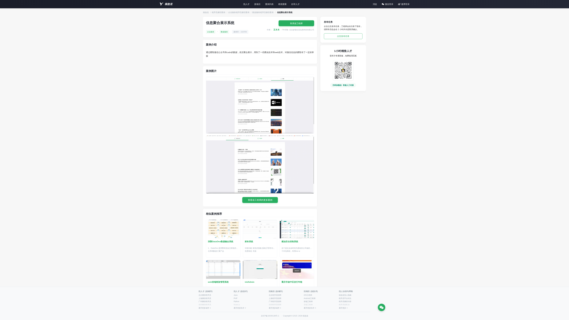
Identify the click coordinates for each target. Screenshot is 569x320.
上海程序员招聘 (275, 298)
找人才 (246, 4)
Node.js (237, 305)
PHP (235, 298)
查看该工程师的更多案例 (260, 200)
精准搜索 (282, 4)
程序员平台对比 (345, 298)
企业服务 (210, 32)
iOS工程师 (308, 295)
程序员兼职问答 (345, 301)
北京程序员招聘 (275, 295)
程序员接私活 (344, 305)
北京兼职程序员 (205, 295)
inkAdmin (249, 282)
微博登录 (405, 4)
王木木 (276, 29)
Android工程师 (309, 298)
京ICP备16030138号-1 (270, 316)
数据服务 (224, 32)
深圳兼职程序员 (205, 305)
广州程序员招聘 (275, 301)
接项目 (257, 4)
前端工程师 (308, 301)
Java (236, 295)
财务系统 (249, 241)
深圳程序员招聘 (275, 305)
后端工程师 (308, 305)
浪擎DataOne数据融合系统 (220, 241)
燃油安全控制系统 (290, 241)
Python (236, 301)
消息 (375, 4)
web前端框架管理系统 (218, 282)
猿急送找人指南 (345, 295)
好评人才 (295, 4)
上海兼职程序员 (205, 298)
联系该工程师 (296, 23)
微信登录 (389, 4)
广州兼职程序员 (205, 301)
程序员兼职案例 (218, 12)
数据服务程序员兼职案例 (263, 12)
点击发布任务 (343, 36)
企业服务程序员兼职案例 (238, 12)
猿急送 (168, 4)
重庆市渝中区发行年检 (292, 282)
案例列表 (269, 4)
